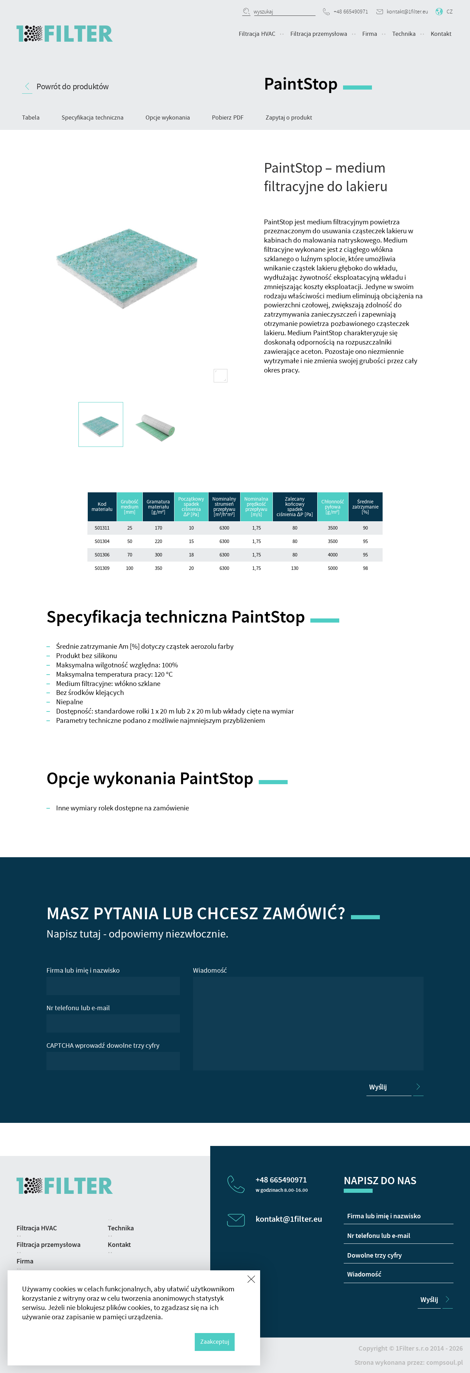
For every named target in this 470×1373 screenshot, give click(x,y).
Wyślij (378, 1087)
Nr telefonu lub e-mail (78, 1008)
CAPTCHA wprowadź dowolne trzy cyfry (102, 1045)
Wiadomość (210, 970)
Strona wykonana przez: (408, 1362)
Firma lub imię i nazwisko (83, 970)
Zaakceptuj (214, 1341)
